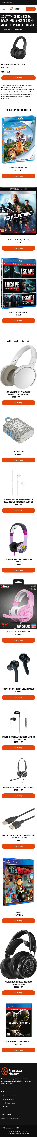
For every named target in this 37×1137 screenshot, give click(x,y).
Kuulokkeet (18, 29)
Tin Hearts (18, 912)
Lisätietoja (18, 78)
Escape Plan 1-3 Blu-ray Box (18, 312)
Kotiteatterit (7, 29)
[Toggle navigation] (3, 8)
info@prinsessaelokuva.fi (8, 2)
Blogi (6, 1107)
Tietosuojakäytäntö (14, 1134)
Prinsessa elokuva (10, 1096)
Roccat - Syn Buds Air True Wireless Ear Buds (19, 689)
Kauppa (30, 9)
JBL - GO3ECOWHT (18, 451)
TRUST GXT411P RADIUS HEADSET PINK (18, 632)
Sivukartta (25, 1134)
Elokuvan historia (10, 1099)
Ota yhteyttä (17, 1131)
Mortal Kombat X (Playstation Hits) (18, 1041)
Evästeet (25, 1131)
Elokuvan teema (10, 1103)
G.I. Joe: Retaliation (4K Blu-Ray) (18, 240)
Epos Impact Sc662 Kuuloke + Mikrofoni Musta (18, 787)
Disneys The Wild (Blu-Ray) (18, 167)
